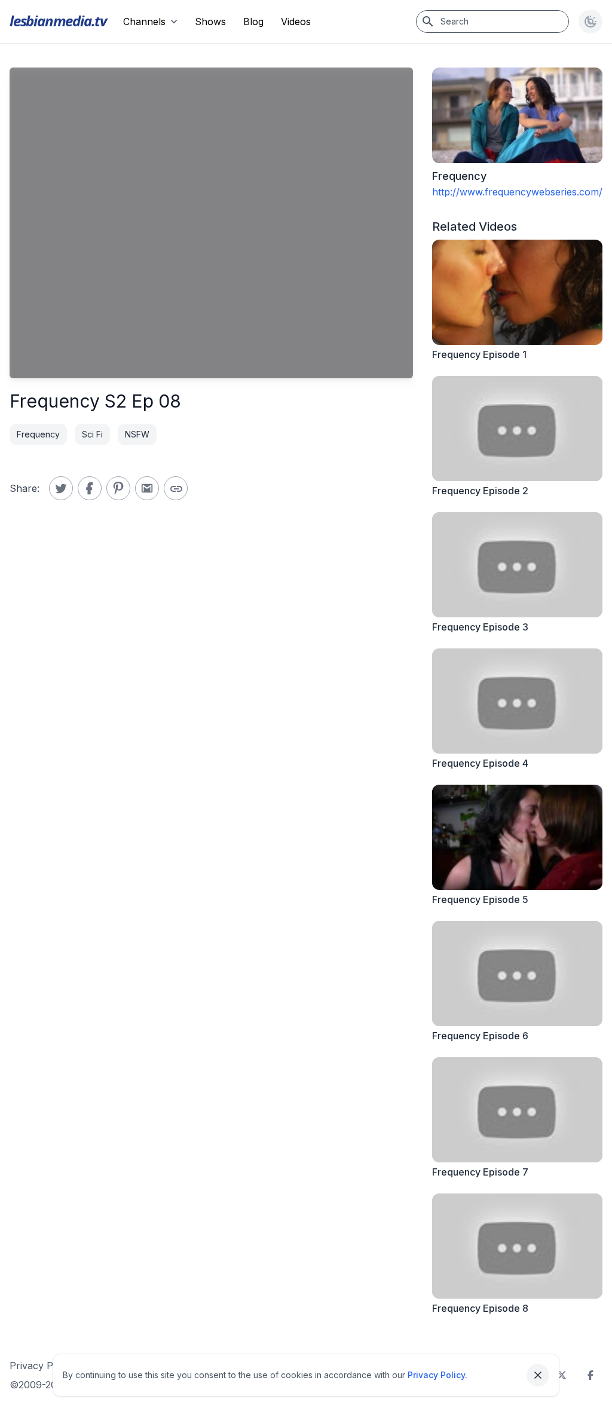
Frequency (38, 434)
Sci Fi (92, 434)
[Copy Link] (176, 488)
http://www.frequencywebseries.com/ (517, 192)
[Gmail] (147, 488)
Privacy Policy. (437, 1375)
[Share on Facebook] (90, 488)
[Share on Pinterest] (118, 488)
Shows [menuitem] (210, 21)
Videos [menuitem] (296, 21)
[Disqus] (211, 699)
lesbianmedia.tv (58, 20)
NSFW (137, 434)
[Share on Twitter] (61, 488)
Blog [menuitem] (253, 21)
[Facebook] (590, 1375)
